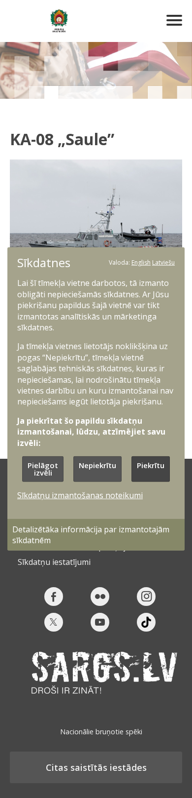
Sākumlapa (59, 21)
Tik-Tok (146, 622)
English (141, 262)
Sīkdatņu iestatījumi (54, 562)
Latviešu (163, 262)
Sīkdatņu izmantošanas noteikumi (80, 495)
